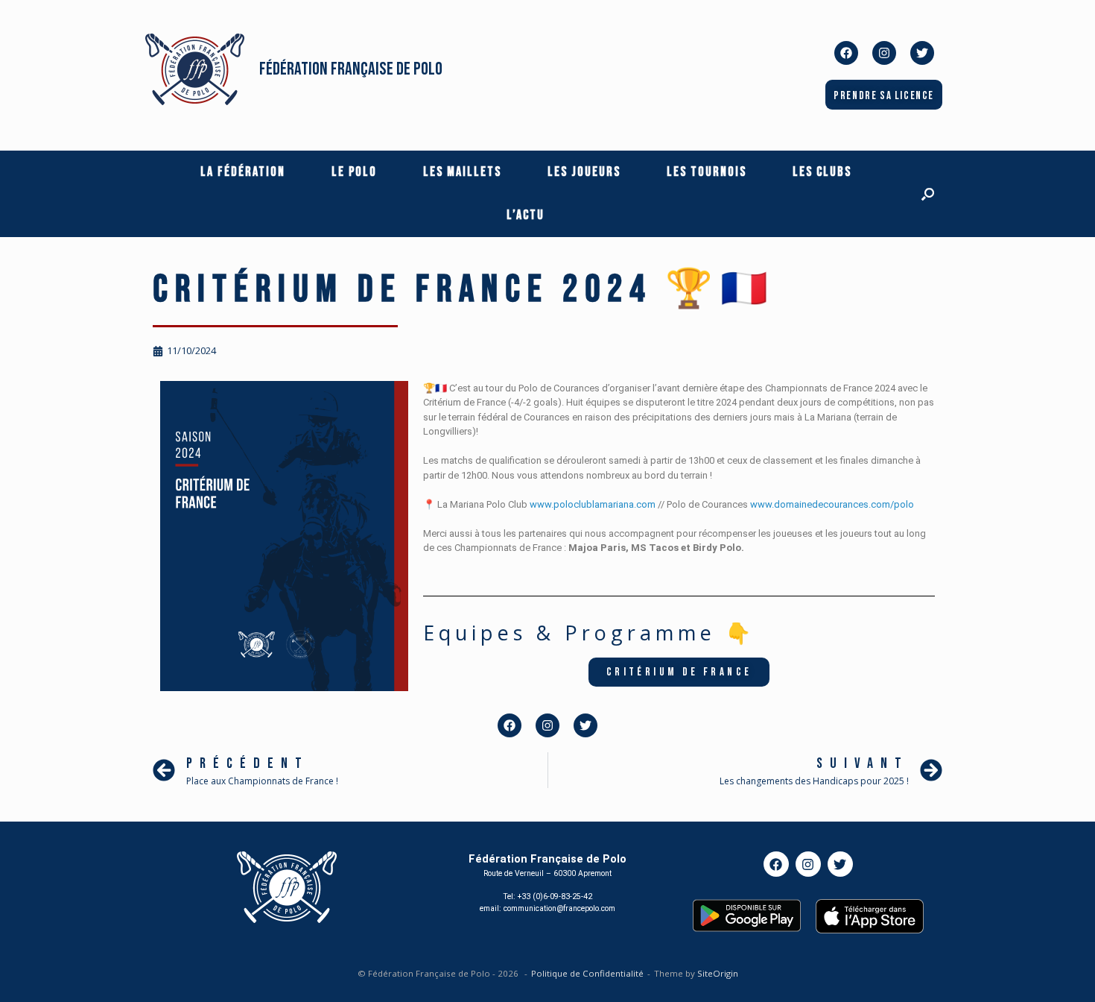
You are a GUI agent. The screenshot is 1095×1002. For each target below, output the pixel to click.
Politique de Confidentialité (587, 973)
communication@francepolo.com (559, 908)
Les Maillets (462, 172)
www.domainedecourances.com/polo (832, 504)
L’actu (526, 215)
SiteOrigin (717, 973)
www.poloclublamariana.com (593, 504)
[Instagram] (884, 53)
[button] (928, 194)
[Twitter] (922, 53)
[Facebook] (846, 53)
